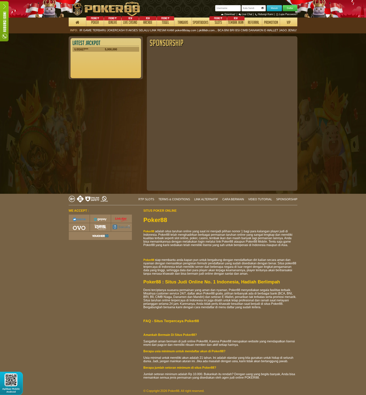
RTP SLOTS (146, 199)
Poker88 (148, 231)
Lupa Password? (287, 14)
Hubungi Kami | (266, 14)
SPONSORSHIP (286, 199)
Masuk (274, 8)
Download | (231, 14)
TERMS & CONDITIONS (174, 199)
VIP (289, 23)
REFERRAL (253, 23)
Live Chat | (247, 14)
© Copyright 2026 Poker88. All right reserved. (173, 391)
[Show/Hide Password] (262, 8)
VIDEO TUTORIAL (260, 199)
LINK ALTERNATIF (206, 199)
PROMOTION (271, 23)
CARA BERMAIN (233, 199)
